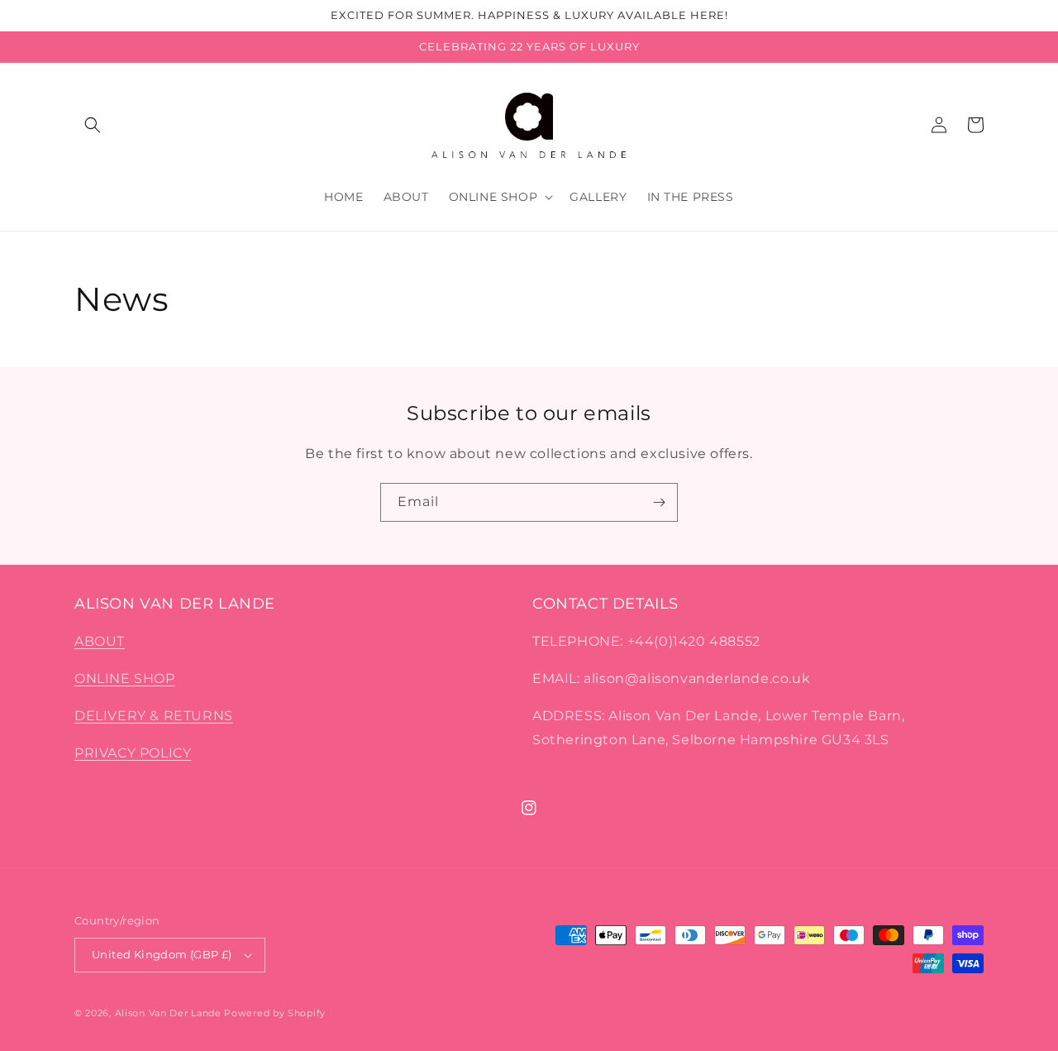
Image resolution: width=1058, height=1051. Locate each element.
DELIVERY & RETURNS (153, 716)
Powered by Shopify (275, 1013)
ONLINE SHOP (124, 678)
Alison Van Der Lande (168, 1013)
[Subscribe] (659, 502)
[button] (92, 125)
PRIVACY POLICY (132, 753)
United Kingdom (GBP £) (162, 954)
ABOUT (99, 641)
